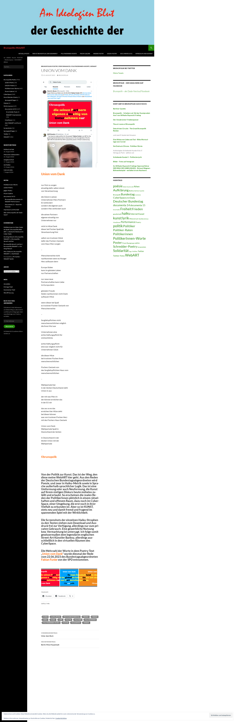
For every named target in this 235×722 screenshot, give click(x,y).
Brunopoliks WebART (14, 47)
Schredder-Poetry (125, 246)
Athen (137, 186)
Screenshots (141, 247)
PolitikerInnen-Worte (69, 53)
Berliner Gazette (139, 191)
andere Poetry (98, 53)
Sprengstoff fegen (10, 100)
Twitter (141, 251)
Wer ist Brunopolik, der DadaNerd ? (45, 53)
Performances (65, 66)
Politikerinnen (90, 620)
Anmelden (7, 284)
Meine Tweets (118, 73)
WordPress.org (8, 293)
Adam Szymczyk (128, 187)
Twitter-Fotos (119, 256)
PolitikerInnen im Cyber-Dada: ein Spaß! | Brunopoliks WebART (13, 229)
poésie (45, 617)
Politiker (78, 620)
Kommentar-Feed (9, 290)
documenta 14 (121, 205)
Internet (134, 214)
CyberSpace (119, 197)
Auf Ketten (7, 165)
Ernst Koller (116, 209)
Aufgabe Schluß (9, 160)
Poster (65, 622)
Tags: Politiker (133, 251)
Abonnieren (9, 326)
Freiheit (86, 617)
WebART (93, 66)
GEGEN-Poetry (10, 85)
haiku (45, 620)
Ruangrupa (130, 243)
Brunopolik (117, 195)
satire (137, 243)
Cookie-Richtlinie (61, 718)
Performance (128, 221)
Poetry (138, 222)
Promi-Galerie (85, 53)
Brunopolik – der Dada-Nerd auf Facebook (131, 91)
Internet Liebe (8, 170)
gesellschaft (117, 214)
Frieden (95, 617)
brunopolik (63, 75)
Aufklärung (55, 617)
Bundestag (128, 194)
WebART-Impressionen (13, 115)
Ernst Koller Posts (11, 112)
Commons (138, 195)
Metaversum (133, 219)
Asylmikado (15, 254)
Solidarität (76, 622)
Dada (132, 197)
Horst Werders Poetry (11, 97)
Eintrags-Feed (8, 287)
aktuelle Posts (23, 53)
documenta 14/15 (126, 53)
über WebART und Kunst (13, 123)
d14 (127, 198)
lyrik (61, 620)
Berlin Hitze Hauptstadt (50, 643)
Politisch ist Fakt (9, 149)
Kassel (141, 214)
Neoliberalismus (143, 219)
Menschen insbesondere (11, 154)
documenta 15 (137, 205)
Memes (6, 103)
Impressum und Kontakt (144, 53)
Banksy (131, 191)
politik (68, 620)
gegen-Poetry (112, 53)
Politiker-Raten (123, 230)
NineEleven (116, 222)
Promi (124, 243)
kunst (53, 620)
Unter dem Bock (49, 634)
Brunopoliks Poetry (49, 66)
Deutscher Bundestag (72, 617)
